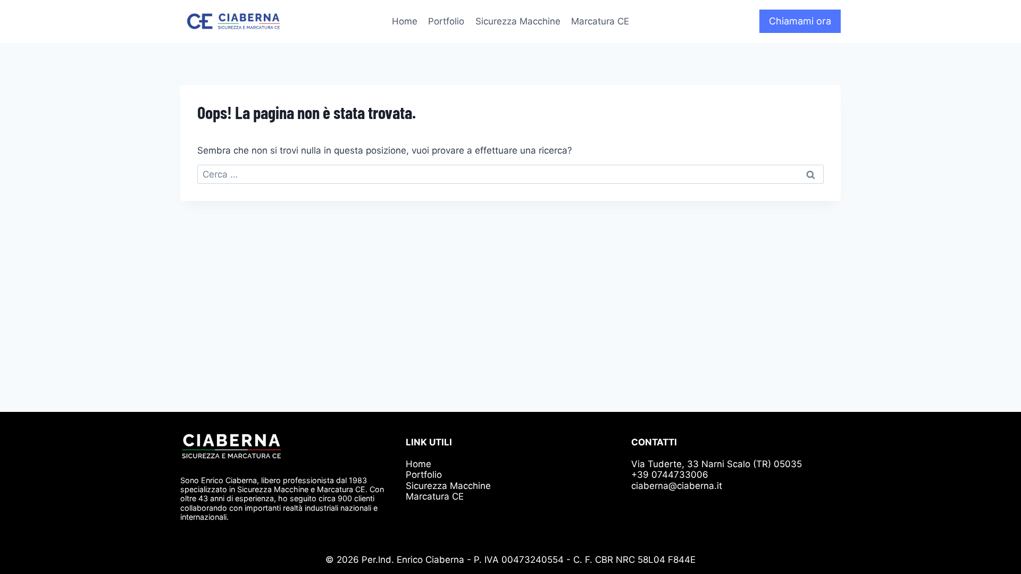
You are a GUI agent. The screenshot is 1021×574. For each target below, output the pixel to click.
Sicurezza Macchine (517, 21)
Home (404, 21)
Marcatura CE (600, 21)
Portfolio (446, 21)
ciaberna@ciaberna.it (676, 485)
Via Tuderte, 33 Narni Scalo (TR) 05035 (716, 464)
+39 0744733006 (669, 474)
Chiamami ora (800, 21)
